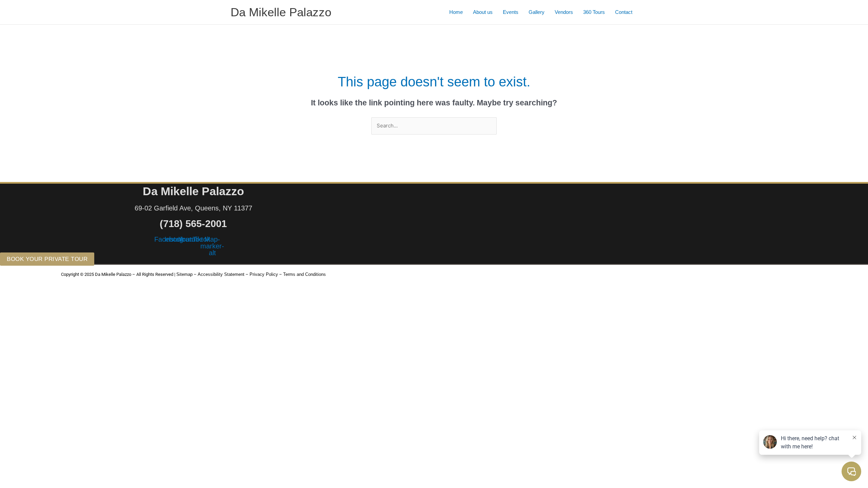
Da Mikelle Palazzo (281, 12)
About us (483, 12)
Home (456, 12)
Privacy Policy (264, 274)
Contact (623, 12)
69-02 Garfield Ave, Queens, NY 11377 (193, 208)
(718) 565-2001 (193, 223)
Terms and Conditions (304, 274)
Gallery (537, 12)
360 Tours (594, 12)
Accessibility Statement (221, 274)
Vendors (564, 12)
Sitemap (184, 274)
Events (510, 12)
